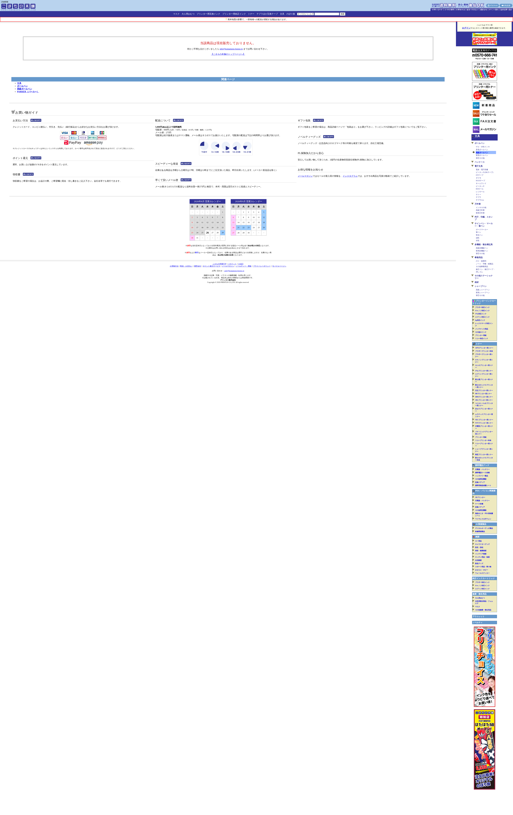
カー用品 (478, 541)
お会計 (241, 264)
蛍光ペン (479, 235)
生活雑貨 (478, 560)
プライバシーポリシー (262, 266)
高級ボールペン (24, 89)
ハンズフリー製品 (481, 476)
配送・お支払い (186, 266)
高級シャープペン (483, 290)
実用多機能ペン (482, 251)
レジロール (480, 192)
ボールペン (22, 86)
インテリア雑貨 (480, 554)
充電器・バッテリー (482, 469)
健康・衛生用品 (480, 594)
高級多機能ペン (482, 248)
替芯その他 (480, 158)
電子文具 (479, 166)
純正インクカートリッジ (484, 578)
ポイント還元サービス (211, 266)
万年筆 (478, 204)
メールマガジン (305, 176)
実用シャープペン (483, 293)
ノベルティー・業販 (243, 266)
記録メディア (480, 482)
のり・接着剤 (481, 261)
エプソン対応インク (482, 317)
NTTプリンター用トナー (484, 423)
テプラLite (480, 200)
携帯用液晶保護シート (483, 485)
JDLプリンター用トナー (484, 400)
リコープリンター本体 (483, 440)
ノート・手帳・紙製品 (484, 264)
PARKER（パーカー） (28, 91)
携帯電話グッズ (482, 465)
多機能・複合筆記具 (484, 244)
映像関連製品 (480, 531)
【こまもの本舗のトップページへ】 (228, 54)
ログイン (466, 28)
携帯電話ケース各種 (482, 473)
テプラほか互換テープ (267, 14)
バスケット (232, 264)
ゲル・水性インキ (483, 147)
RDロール (479, 189)
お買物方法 (174, 266)
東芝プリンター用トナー (484, 454)
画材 (477, 282)
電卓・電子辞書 (482, 170)
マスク (176, 14)
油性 (477, 238)
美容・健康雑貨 (480, 551)
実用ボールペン (482, 155)
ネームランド (481, 183)
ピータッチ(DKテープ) (484, 172)
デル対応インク (480, 314)
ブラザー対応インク (482, 307)
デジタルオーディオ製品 (484, 528)
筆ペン (478, 232)
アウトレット (479, 616)
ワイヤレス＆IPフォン (483, 519)
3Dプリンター (480, 497)
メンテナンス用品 (481, 329)
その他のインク (480, 332)
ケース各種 (479, 504)
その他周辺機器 (480, 479)
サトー (478, 194)
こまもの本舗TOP (219, 264)
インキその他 (481, 207)
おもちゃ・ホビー (481, 570)
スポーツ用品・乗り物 (483, 567)
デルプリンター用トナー (484, 371)
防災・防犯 (479, 547)
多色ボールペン (482, 150)
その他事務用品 (482, 266)
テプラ (478, 197)
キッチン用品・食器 (482, 557)
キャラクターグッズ (482, 544)
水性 (477, 241)
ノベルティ (478, 622)
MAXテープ (480, 181)
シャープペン (481, 286)
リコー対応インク (481, 338)
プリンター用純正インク (234, 14)
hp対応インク (480, 320)
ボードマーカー (482, 230)
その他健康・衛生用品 (483, 610)
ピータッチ (480, 186)
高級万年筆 (480, 210)
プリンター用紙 (480, 335)
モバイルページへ (279, 266)
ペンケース (480, 162)
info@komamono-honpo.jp (231, 49)
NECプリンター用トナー (484, 420)
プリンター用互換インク (208, 14)
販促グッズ (479, 563)
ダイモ (478, 178)
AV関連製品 (481, 524)
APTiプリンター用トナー (484, 348)
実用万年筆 (480, 213)
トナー (251, 14)
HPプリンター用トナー (483, 394)
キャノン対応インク (482, 310)
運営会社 (197, 266)
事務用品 (479, 257)
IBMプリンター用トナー (484, 397)
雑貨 (477, 537)
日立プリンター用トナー (484, 390)
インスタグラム (350, 176)
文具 (282, 14)
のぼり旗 (290, 14)
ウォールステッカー (482, 573)
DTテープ (479, 175)
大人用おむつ (188, 14)
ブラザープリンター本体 (484, 351)
